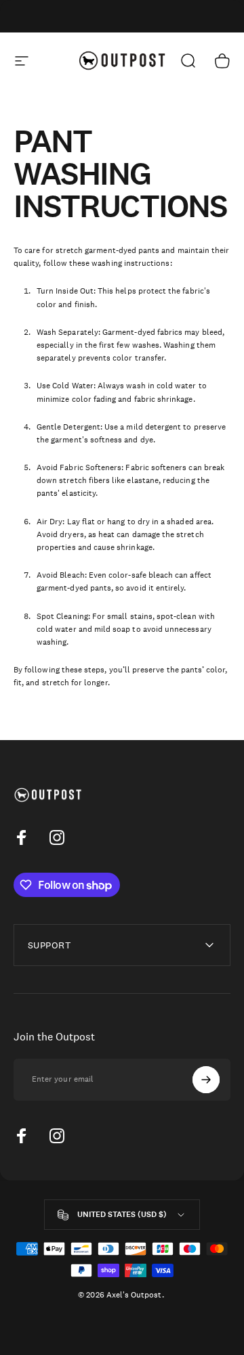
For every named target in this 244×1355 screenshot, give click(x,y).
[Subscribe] (206, 1079)
